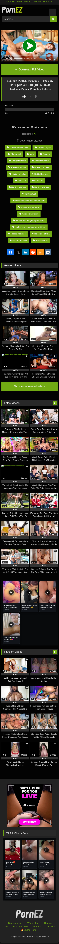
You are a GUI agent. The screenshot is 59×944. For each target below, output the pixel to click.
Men (32, 154)
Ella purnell (16, 154)
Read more (28, 134)
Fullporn (37, 1)
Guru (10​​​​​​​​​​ (22, 180)
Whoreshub (33, 923)
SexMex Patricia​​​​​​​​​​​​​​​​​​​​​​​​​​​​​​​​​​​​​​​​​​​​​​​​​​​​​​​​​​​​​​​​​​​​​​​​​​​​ (19, 240)
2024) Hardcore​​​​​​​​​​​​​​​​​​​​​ (18, 160)
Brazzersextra (15, 923)
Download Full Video (31, 69)
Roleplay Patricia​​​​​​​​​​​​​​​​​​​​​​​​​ (42, 234)
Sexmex (46, 154)
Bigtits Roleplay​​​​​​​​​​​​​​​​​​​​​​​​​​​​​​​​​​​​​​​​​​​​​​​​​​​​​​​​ (41, 174)
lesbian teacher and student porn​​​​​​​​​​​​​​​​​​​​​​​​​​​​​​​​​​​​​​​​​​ (30, 200)
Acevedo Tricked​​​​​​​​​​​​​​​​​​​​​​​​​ (41, 167)
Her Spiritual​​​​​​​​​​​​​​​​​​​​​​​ (30, 194)
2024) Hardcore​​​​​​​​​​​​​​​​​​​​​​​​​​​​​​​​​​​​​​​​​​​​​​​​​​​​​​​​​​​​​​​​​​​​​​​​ (41, 160)
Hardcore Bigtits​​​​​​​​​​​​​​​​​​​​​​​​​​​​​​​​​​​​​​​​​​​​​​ (41, 187)
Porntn (19, 1)
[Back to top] (50, 935)
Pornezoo (48, 1)
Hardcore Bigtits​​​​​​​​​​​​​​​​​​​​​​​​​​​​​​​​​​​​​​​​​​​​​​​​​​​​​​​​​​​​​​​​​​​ (18, 187)
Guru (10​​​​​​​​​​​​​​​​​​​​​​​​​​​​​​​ (38, 180)
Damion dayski (44, 147)
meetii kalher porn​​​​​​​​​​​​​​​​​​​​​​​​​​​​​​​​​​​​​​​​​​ (30, 214)
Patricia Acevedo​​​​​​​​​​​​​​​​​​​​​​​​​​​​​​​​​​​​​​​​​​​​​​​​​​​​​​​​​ (18, 234)
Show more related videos (29, 386)
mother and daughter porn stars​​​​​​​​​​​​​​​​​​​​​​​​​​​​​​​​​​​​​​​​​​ (30, 220)
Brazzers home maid (19, 147)
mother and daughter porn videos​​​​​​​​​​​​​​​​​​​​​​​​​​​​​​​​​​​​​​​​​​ (30, 227)
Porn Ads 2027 (20, 926)
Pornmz (10, 1)
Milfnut (27, 1)
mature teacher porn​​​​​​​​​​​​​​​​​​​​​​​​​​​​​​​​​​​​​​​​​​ (30, 207)
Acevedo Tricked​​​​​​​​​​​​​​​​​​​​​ (18, 167)
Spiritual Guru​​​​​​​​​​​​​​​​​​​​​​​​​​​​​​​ (42, 240)
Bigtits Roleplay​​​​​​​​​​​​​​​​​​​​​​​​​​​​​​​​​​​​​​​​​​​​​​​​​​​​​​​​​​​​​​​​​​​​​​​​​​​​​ (19, 174)
